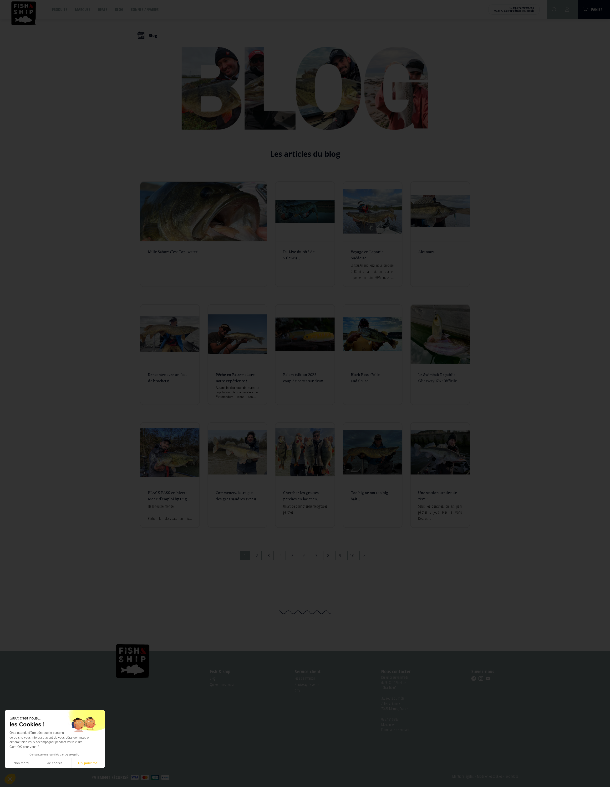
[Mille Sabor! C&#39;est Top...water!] (203, 234)
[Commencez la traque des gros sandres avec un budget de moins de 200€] (237, 475)
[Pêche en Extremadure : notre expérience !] (237, 355)
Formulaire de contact (395, 729)
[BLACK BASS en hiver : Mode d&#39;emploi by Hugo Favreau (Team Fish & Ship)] (169, 475)
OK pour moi (88, 763)
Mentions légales (462, 776)
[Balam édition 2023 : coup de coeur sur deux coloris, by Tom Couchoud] (305, 355)
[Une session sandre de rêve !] (440, 475)
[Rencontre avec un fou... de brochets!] (169, 355)
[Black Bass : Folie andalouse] (372, 355)
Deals (102, 9)
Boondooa (511, 776)
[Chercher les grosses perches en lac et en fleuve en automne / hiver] (305, 475)
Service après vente (307, 684)
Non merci (21, 763)
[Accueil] (141, 36)
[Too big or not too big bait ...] (372, 475)
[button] (10, 779)
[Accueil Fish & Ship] (23, 13)
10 (352, 555)
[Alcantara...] (440, 234)
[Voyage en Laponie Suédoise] (372, 234)
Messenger (388, 724)
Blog (119, 9)
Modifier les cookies (489, 776)
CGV (297, 690)
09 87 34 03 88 (389, 719)
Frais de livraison (305, 678)
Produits (59, 9)
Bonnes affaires (145, 9)
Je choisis (54, 763)
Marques (82, 9)
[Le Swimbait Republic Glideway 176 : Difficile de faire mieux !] (440, 355)
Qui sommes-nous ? (222, 684)
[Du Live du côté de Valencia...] (305, 234)
